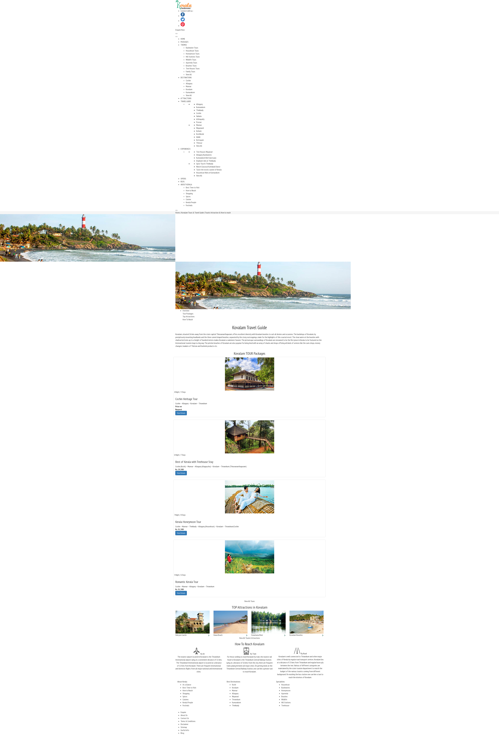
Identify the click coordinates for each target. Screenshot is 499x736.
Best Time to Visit (192, 187)
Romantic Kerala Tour (186, 582)
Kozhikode (200, 134)
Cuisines (186, 699)
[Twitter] (183, 20)
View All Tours (249, 601)
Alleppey (189, 83)
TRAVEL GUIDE (186, 101)
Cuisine (188, 199)
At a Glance (187, 684)
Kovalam (189, 89)
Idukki (198, 137)
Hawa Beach (218, 635)
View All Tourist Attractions (249, 638)
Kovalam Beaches (296, 635)
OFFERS (183, 178)
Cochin (188, 80)
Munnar (188, 86)
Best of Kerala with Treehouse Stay (194, 462)
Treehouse (285, 705)
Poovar (199, 122)
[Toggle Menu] (176, 36)
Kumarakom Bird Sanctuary (206, 157)
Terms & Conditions (188, 721)
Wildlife (284, 699)
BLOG (183, 181)
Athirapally (200, 119)
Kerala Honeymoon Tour (188, 522)
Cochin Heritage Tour (186, 399)
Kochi (234, 684)
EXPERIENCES (186, 148)
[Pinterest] (183, 25)
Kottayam (200, 140)
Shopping (189, 193)
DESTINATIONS (186, 77)
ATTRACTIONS (186, 98)
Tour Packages (188, 313)
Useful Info (185, 730)
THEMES (184, 44)
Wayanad (235, 696)
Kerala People (191, 202)
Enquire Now (180, 30)
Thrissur (199, 142)
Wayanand (200, 128)
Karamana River (257, 635)
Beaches (284, 696)
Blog (182, 733)
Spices (188, 196)
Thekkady (199, 110)
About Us (184, 715)
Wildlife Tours (191, 59)
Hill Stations (286, 702)
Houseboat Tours (192, 50)
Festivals (189, 205)
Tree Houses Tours (193, 68)
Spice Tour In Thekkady (204, 163)
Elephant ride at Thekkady (206, 160)
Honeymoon (285, 690)
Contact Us (185, 718)
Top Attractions (189, 316)
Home (177, 212)
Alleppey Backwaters (204, 154)
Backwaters (285, 687)
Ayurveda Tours (191, 62)
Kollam (199, 131)
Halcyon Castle (181, 635)
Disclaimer (184, 724)
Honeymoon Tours (192, 53)
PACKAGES (184, 41)
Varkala (199, 116)
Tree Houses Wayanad (204, 151)
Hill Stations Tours (193, 56)
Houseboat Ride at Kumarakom (207, 172)
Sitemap (184, 727)
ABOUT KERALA (186, 184)
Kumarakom (190, 92)
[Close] (176, 210)
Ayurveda (284, 693)
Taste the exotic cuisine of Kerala (209, 169)
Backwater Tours (192, 47)
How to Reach (191, 190)
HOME (183, 38)
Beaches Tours (191, 65)
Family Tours (190, 71)
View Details (181, 413)
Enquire (183, 712)
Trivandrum (236, 699)
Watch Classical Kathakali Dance (208, 166)
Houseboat (285, 684)
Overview (186, 310)
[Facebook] (183, 15)
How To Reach (188, 319)
